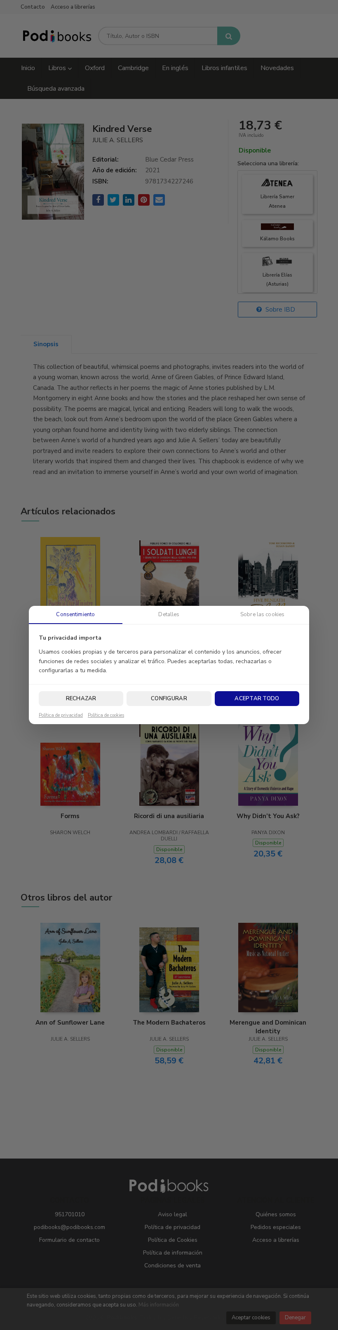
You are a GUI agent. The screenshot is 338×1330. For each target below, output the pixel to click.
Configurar (169, 698)
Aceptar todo (257, 698)
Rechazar (81, 698)
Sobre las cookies (262, 614)
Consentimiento (75, 614)
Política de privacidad (61, 715)
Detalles (168, 614)
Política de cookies (106, 715)
